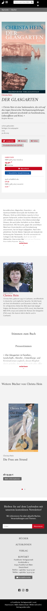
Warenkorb (24, 168)
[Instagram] (23, 590)
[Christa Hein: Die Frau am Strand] (23, 427)
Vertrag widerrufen (23, 607)
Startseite (5, 10)
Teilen (35, 141)
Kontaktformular (25, 577)
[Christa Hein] (23, 277)
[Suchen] (32, 2)
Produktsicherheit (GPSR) (12, 145)
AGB (16, 605)
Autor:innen (23, 545)
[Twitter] (27, 590)
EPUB (7, 181)
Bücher (23, 538)
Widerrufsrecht (35, 605)
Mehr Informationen (12, 479)
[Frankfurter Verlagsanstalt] (3, 2)
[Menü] (6, 2)
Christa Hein (7, 95)
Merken (23, 141)
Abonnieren (38, 526)
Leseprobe (9, 141)
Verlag (23, 551)
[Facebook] (19, 590)
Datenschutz (23, 605)
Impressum (9, 605)
